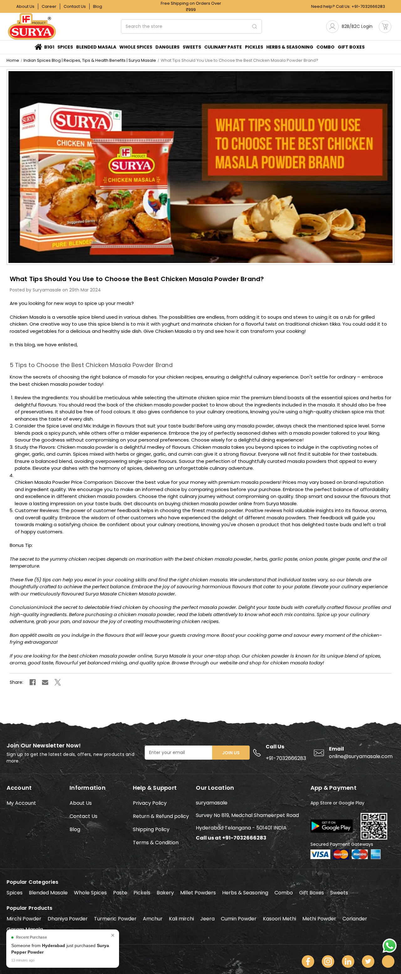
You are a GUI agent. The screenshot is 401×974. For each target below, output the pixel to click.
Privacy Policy (150, 803)
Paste (120, 892)
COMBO (325, 47)
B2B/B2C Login (357, 26)
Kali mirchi (181, 918)
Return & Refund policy (161, 816)
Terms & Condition (156, 842)
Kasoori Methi (279, 918)
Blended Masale (48, 892)
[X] (58, 682)
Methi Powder (319, 918)
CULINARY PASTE (223, 47)
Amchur (153, 918)
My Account (21, 803)
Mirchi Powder (24, 918)
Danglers (167, 47)
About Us (25, 6)
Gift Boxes (311, 892)
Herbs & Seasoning (245, 892)
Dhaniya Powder (68, 918)
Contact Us (75, 6)
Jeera (207, 918)
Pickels (141, 892)
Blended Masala (96, 47)
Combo (283, 892)
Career (49, 6)
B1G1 (49, 47)
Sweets (192, 47)
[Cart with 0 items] (385, 26)
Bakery (165, 892)
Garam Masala (25, 929)
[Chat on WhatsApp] (390, 945)
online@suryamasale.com (361, 756)
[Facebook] (32, 682)
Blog (97, 6)
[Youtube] (388, 961)
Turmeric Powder (115, 918)
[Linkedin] (348, 961)
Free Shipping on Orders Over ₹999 (191, 6)
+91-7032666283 (368, 6)
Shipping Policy (151, 829)
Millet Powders (198, 892)
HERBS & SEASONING (289, 47)
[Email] (45, 682)
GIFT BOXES (351, 47)
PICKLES (254, 47)
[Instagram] (328, 961)
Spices (65, 47)
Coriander (354, 918)
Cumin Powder (239, 918)
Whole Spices (135, 47)
